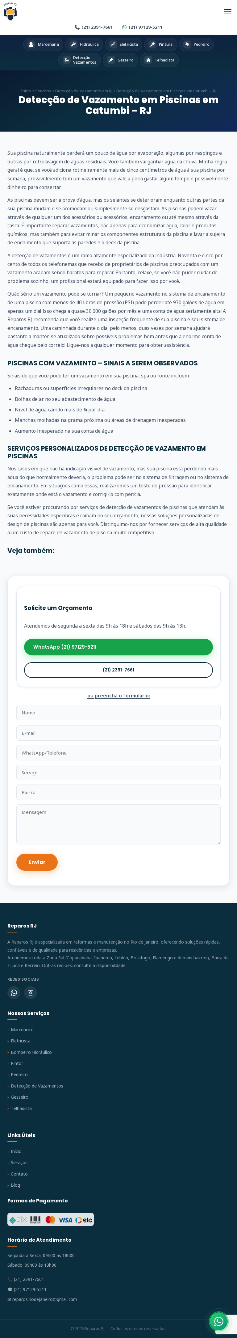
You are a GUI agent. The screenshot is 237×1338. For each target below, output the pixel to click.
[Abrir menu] (228, 12)
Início (26, 91)
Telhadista (21, 1108)
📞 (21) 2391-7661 (25, 1279)
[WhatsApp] (13, 992)
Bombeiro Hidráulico (31, 1052)
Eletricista (21, 1041)
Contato (19, 1174)
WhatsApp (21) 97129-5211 (64, 647)
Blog (15, 1185)
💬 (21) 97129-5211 (27, 1289)
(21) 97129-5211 (145, 27)
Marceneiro (22, 1030)
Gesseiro (19, 1097)
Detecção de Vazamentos (37, 1086)
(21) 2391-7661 (97, 27)
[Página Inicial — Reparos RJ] (10, 11)
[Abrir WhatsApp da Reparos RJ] (219, 1321)
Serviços (43, 91)
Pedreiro (19, 1074)
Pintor (17, 1063)
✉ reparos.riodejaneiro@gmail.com (42, 1299)
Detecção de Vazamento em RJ (83, 91)
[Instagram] (30, 992)
